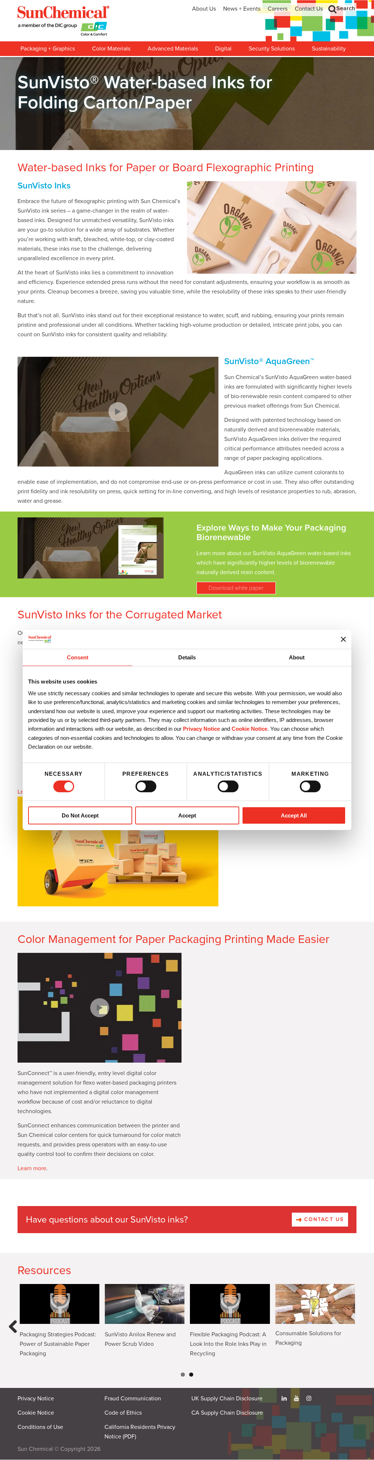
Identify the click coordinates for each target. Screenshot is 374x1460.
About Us (204, 9)
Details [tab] (187, 658)
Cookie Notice (36, 1412)
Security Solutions (272, 48)
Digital (223, 48)
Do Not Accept (80, 815)
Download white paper (236, 588)
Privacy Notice (201, 729)
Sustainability (329, 48)
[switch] (146, 786)
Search (345, 8)
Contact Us (309, 9)
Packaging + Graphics (47, 48)
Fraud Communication (132, 1398)
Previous (14, 1333)
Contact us (323, 1219)
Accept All (294, 815)
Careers (277, 9)
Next (360, 1333)
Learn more (32, 1168)
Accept (187, 815)
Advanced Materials (173, 48)
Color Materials (111, 48)
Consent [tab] (77, 658)
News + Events (241, 9)
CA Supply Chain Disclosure (227, 1412)
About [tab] (297, 658)
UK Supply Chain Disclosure (227, 1398)
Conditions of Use (40, 1427)
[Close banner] (343, 639)
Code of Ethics (123, 1412)
